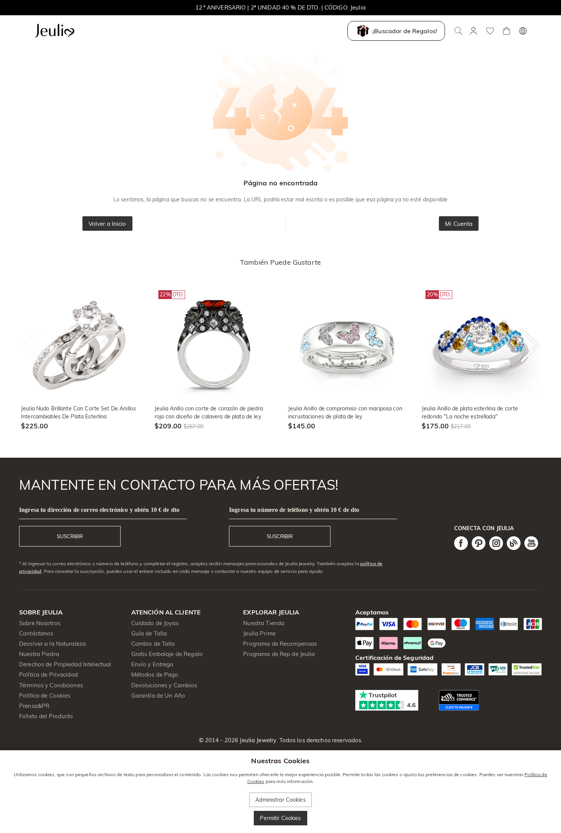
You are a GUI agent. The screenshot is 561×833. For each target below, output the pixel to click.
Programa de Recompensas (280, 643)
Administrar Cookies (280, 799)
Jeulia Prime (259, 633)
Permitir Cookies (280, 818)
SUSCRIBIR (70, 536)
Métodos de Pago (155, 674)
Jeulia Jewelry (257, 740)
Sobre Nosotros (39, 623)
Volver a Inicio (107, 223)
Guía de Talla (149, 633)
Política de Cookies (45, 695)
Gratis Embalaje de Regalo (167, 654)
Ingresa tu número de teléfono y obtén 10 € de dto (294, 510)
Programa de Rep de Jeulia (279, 654)
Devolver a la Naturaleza (52, 643)
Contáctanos (36, 633)
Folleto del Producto (46, 716)
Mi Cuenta (458, 223)
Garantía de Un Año (158, 695)
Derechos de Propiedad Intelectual (65, 664)
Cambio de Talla (153, 643)
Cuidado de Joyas (155, 623)
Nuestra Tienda (263, 623)
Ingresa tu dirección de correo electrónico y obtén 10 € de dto (99, 510)
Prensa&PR (34, 705)
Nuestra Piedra (39, 654)
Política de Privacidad (48, 674)
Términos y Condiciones (51, 685)
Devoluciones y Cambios (164, 685)
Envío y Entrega (152, 664)
